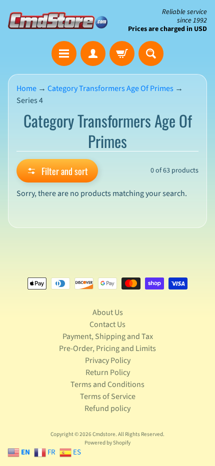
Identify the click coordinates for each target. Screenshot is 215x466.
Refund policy (107, 408)
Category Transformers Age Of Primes (111, 88)
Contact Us (108, 324)
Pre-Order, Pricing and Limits (107, 348)
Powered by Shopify (107, 442)
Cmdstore (104, 434)
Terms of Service (108, 396)
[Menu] (64, 53)
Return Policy (108, 372)
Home (26, 88)
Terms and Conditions (107, 384)
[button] (57, 170)
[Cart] (122, 53)
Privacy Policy (107, 360)
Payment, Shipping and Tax (107, 336)
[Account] (93, 53)
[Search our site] (151, 53)
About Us (107, 312)
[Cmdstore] (58, 20)
